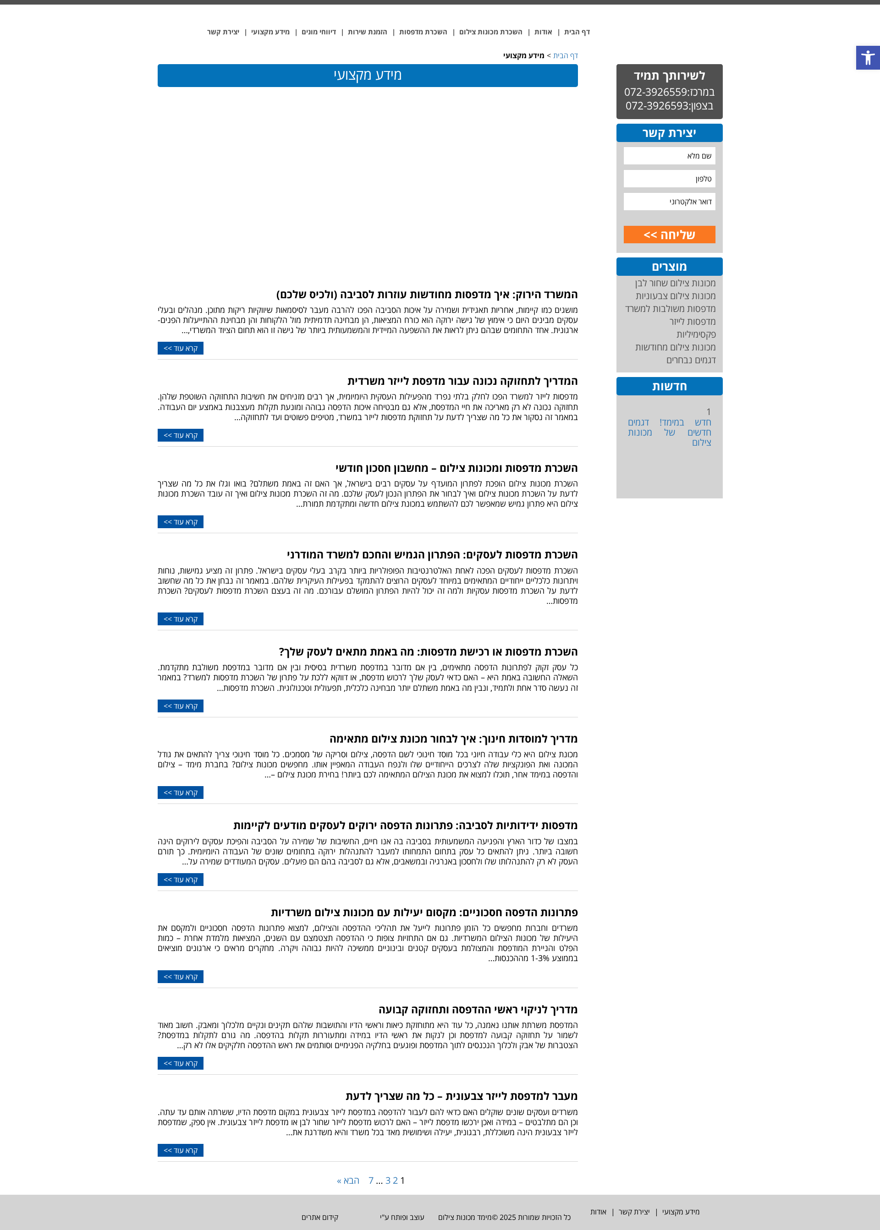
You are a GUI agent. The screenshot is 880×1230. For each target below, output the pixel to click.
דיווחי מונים (319, 31)
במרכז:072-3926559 (669, 91)
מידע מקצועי (270, 31)
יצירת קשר (223, 31)
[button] (868, 58)
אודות (543, 31)
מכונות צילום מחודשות (675, 347)
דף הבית (577, 31)
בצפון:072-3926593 (669, 105)
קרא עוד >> (181, 348)
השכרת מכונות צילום (490, 31)
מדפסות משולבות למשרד (670, 308)
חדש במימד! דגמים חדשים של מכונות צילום (669, 432)
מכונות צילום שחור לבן (675, 283)
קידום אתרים (319, 1217)
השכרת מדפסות (423, 31)
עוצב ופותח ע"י (401, 1217)
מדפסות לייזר (693, 321)
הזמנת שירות (367, 31)
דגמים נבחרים (691, 360)
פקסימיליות (696, 334)
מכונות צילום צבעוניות (676, 296)
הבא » (348, 1180)
